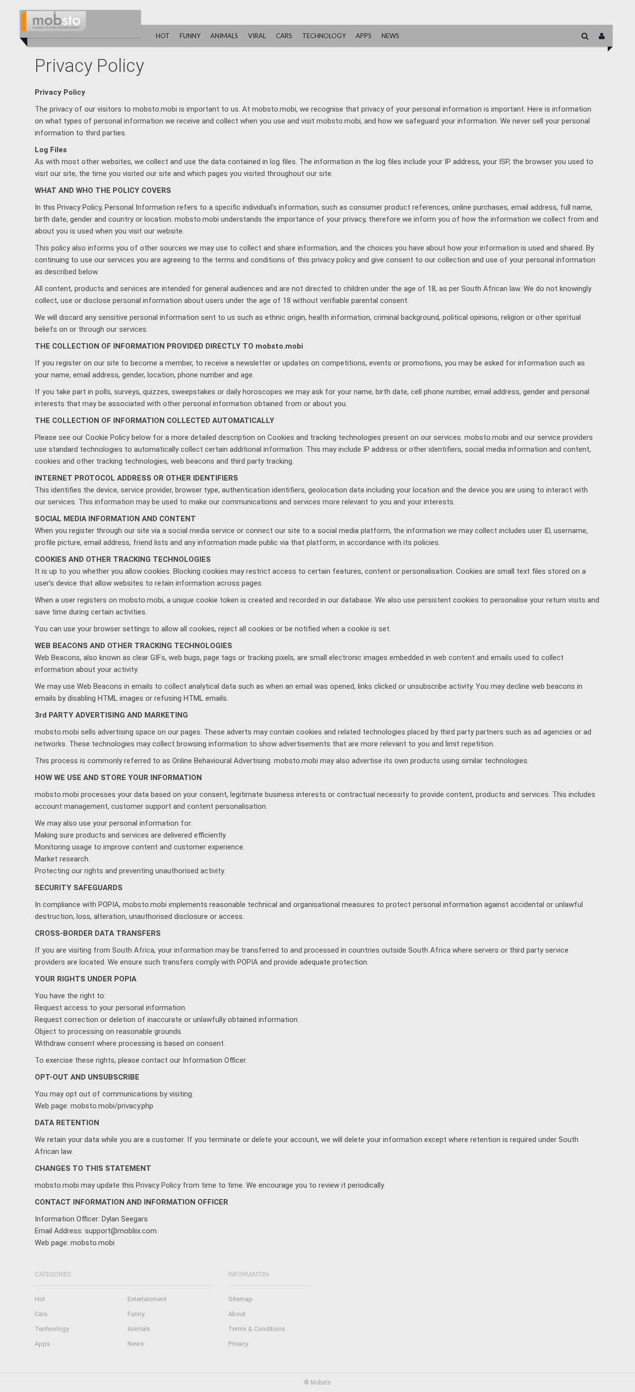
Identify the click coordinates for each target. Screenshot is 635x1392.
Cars (284, 36)
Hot (163, 36)
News (390, 36)
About (237, 1314)
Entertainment (147, 1299)
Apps (364, 36)
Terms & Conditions (256, 1328)
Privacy (238, 1343)
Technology (324, 36)
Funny (190, 36)
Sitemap (240, 1299)
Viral (257, 36)
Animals (224, 36)
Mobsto (321, 1382)
